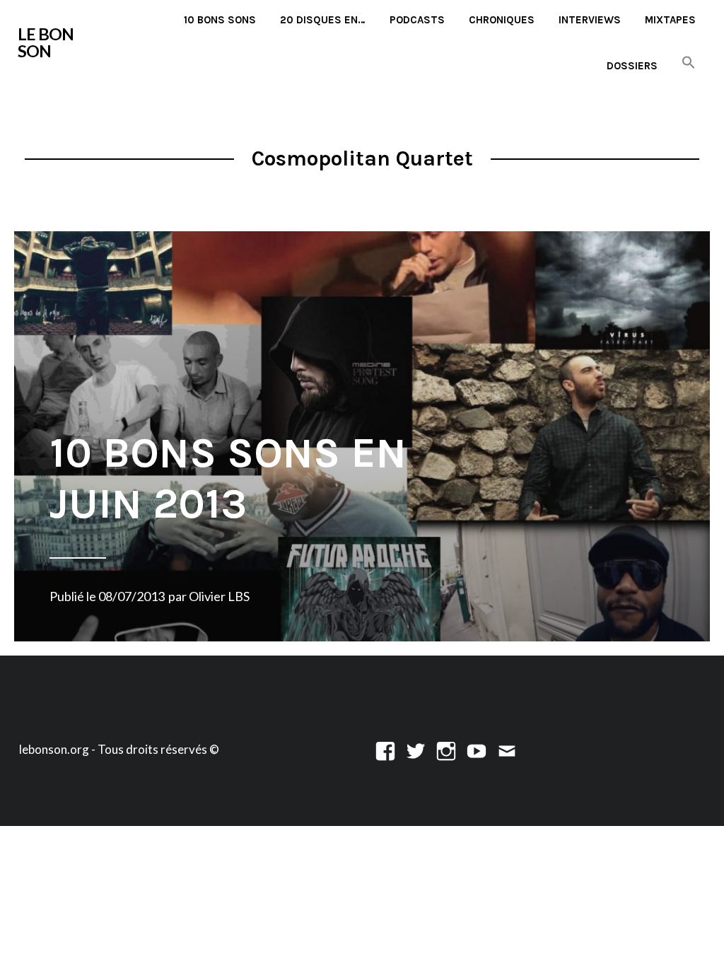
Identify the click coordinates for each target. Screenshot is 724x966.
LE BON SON (46, 42)
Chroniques (502, 19)
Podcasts (417, 19)
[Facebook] (385, 749)
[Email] (507, 749)
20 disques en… (323, 19)
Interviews (590, 19)
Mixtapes (670, 19)
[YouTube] (476, 749)
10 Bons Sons (220, 19)
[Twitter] (415, 749)
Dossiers (632, 65)
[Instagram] (446, 749)
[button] (688, 63)
